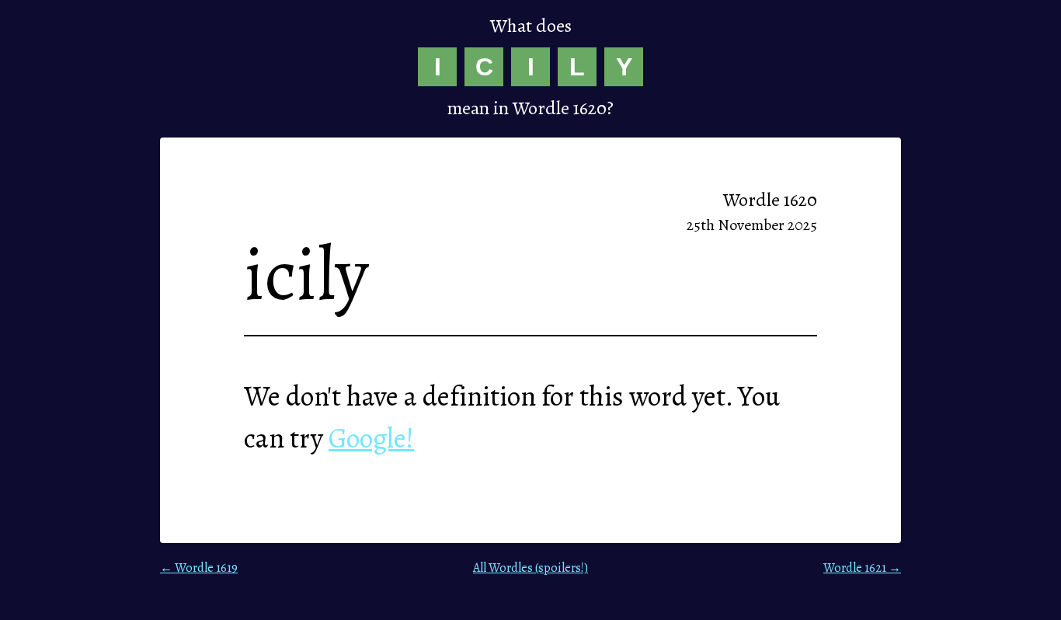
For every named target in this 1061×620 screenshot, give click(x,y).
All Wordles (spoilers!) (530, 567)
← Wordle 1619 (199, 567)
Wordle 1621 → (862, 567)
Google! (371, 438)
